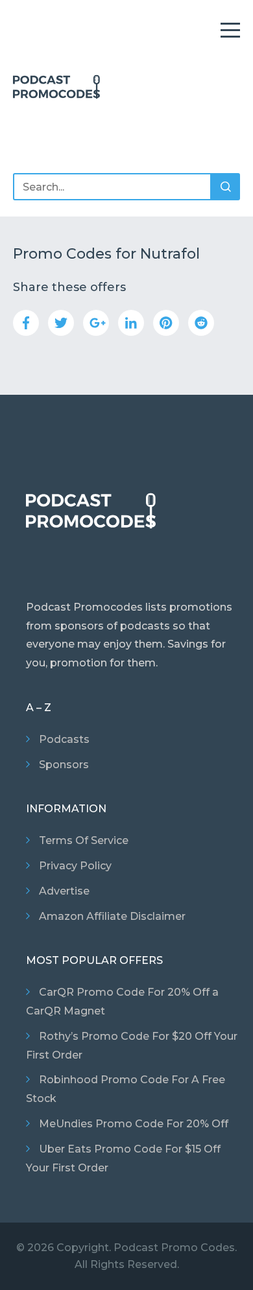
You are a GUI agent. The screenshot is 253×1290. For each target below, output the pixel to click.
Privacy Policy (75, 866)
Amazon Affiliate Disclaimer (112, 916)
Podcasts (64, 739)
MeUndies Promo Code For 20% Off (133, 1124)
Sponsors (64, 764)
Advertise (64, 891)
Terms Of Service (83, 840)
